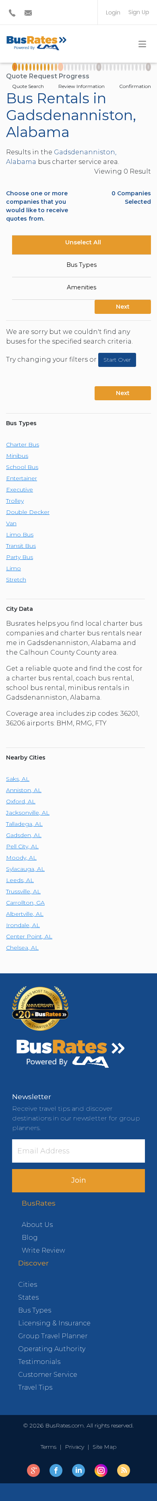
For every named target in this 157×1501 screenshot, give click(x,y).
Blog (30, 1237)
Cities (27, 1284)
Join (78, 1180)
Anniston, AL (23, 790)
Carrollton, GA (25, 902)
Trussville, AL (23, 891)
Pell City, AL (22, 846)
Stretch (16, 579)
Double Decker (28, 512)
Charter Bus (22, 444)
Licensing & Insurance (54, 1323)
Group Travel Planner (53, 1336)
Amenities (81, 287)
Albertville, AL (24, 913)
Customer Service (47, 1374)
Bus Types (81, 264)
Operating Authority (51, 1349)
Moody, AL (21, 857)
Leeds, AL (20, 880)
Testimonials (39, 1362)
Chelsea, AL (22, 947)
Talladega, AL (24, 823)
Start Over (117, 359)
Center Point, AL (29, 936)
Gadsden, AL (23, 835)
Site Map (102, 1446)
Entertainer (21, 478)
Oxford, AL (20, 801)
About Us (37, 1225)
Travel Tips (35, 1387)
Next (123, 306)
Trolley (15, 500)
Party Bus (19, 557)
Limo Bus (19, 534)
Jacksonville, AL (28, 812)
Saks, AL (17, 778)
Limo (13, 568)
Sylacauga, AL (25, 868)
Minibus (17, 455)
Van (11, 523)
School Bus (22, 467)
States (28, 1297)
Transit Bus (21, 545)
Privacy (74, 1446)
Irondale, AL (23, 925)
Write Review (43, 1250)
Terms (50, 1446)
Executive (19, 489)
